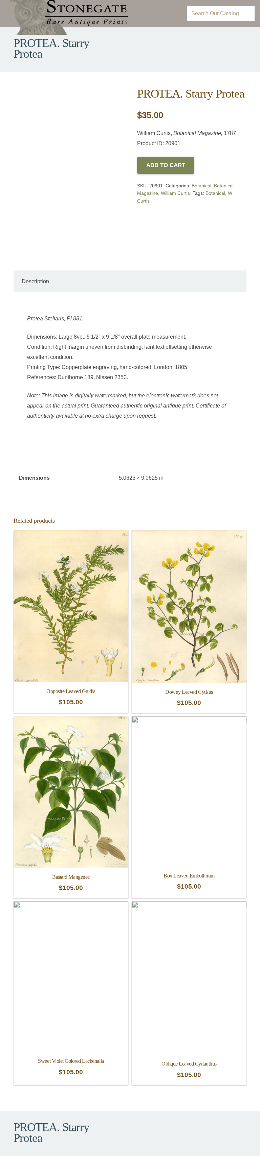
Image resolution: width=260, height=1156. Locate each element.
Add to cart (165, 165)
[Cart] (172, 13)
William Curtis (175, 193)
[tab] (35, 281)
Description (35, 281)
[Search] (247, 13)
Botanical (201, 185)
